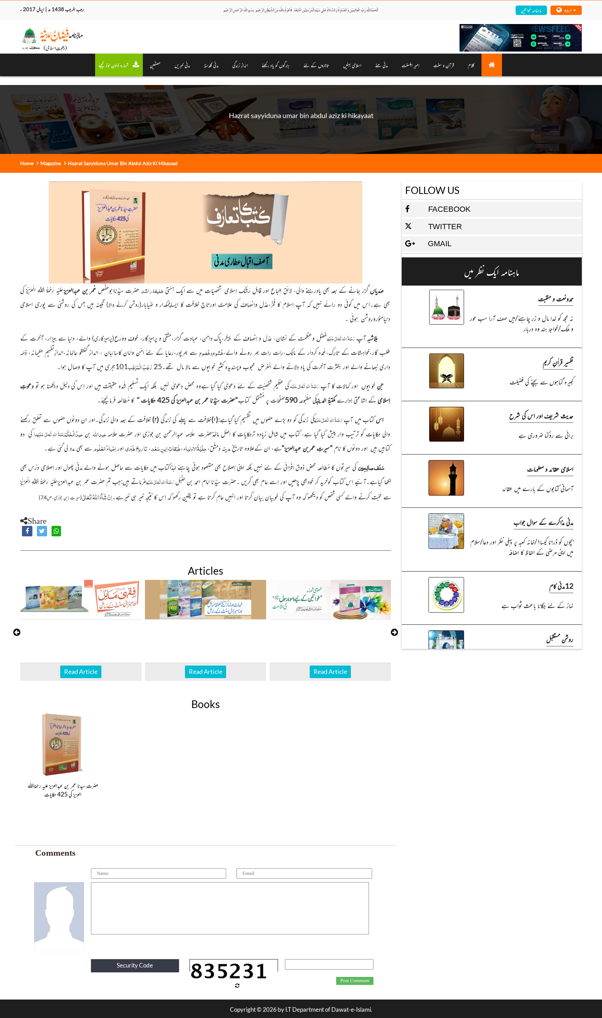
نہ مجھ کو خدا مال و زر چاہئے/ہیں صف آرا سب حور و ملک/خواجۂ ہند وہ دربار (521, 323)
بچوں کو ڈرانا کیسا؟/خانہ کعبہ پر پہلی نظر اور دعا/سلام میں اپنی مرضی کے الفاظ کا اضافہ (521, 546)
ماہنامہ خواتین (531, 10)
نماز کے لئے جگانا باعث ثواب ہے (537, 605)
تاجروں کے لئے (316, 65)
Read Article (81, 671)
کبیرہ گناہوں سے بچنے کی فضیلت (541, 381)
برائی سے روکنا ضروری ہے (545, 434)
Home (26, 163)
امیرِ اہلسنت (410, 65)
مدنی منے (381, 65)
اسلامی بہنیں (352, 65)
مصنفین (155, 65)
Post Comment (354, 980)
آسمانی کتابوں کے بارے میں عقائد (537, 488)
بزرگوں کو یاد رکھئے (276, 65)
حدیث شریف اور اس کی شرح (541, 415)
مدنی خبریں (182, 65)
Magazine (50, 163)
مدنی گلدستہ (211, 65)
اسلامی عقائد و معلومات (550, 468)
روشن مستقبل (559, 639)
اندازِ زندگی (240, 65)
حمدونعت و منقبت (555, 298)
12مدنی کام (561, 585)
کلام (471, 65)
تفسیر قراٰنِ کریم (558, 362)
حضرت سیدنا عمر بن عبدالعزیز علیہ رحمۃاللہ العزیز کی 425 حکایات (63, 790)
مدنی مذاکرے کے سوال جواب (543, 522)
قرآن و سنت (443, 65)
